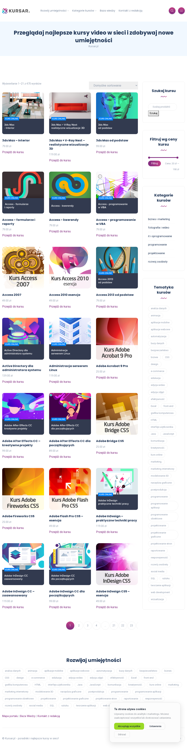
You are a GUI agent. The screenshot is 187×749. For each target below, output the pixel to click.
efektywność (158, 399)
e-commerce (157, 371)
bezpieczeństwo (160, 350)
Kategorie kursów (83, 10)
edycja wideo (158, 385)
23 (131, 625)
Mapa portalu (10, 716)
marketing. (156, 461)
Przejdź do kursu (13, 152)
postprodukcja (159, 489)
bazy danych (157, 343)
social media (157, 571)
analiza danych (159, 308)
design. (155, 364)
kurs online (156, 454)
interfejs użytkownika (162, 427)
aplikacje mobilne (160, 322)
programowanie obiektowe (159, 516)
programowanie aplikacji (159, 505)
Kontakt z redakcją (130, 10)
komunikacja (157, 440)
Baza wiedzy (107, 10)
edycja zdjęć (157, 392)
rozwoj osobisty (157, 261)
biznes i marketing (159, 219)
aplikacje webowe (160, 329)
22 (122, 625)
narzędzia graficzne (161, 482)
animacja (155, 315)
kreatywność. (158, 447)
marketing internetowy (162, 468)
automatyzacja (158, 336)
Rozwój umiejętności (53, 10)
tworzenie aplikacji (161, 585)
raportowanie (158, 550)
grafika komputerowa (162, 413)
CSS (167, 357)
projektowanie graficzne (158, 534)
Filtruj (154, 163)
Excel (153, 406)
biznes (154, 357)
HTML (154, 420)
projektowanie (156, 253)
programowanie (157, 244)
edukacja (156, 378)
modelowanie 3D (160, 475)
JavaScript (168, 433)
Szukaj (153, 113)
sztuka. (166, 578)
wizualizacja (157, 599)
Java (153, 433)
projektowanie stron (161, 543)
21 (113, 625)
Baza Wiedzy (27, 716)
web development (160, 592)
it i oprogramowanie (160, 236)
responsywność (159, 557)
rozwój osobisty (159, 564)
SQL (153, 578)
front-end (168, 406)
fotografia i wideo (158, 227)
